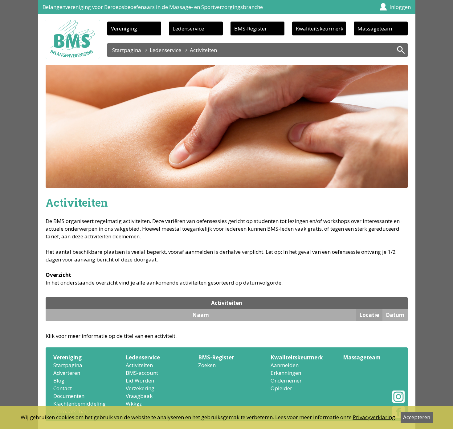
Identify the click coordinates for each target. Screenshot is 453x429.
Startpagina (126, 50)
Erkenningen (286, 372)
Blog (58, 380)
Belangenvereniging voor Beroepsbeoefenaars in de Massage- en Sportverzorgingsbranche (153, 6)
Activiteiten (139, 365)
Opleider (281, 388)
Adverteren (66, 372)
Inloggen (400, 6)
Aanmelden (285, 365)
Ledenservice (188, 28)
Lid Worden (140, 380)
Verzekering (140, 388)
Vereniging (124, 28)
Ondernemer (286, 380)
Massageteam (374, 28)
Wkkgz (134, 403)
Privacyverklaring (374, 417)
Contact (62, 388)
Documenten (68, 395)
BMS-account (142, 372)
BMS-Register (250, 28)
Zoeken (207, 365)
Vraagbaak (139, 395)
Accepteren (416, 417)
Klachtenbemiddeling (79, 403)
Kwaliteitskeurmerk (319, 28)
